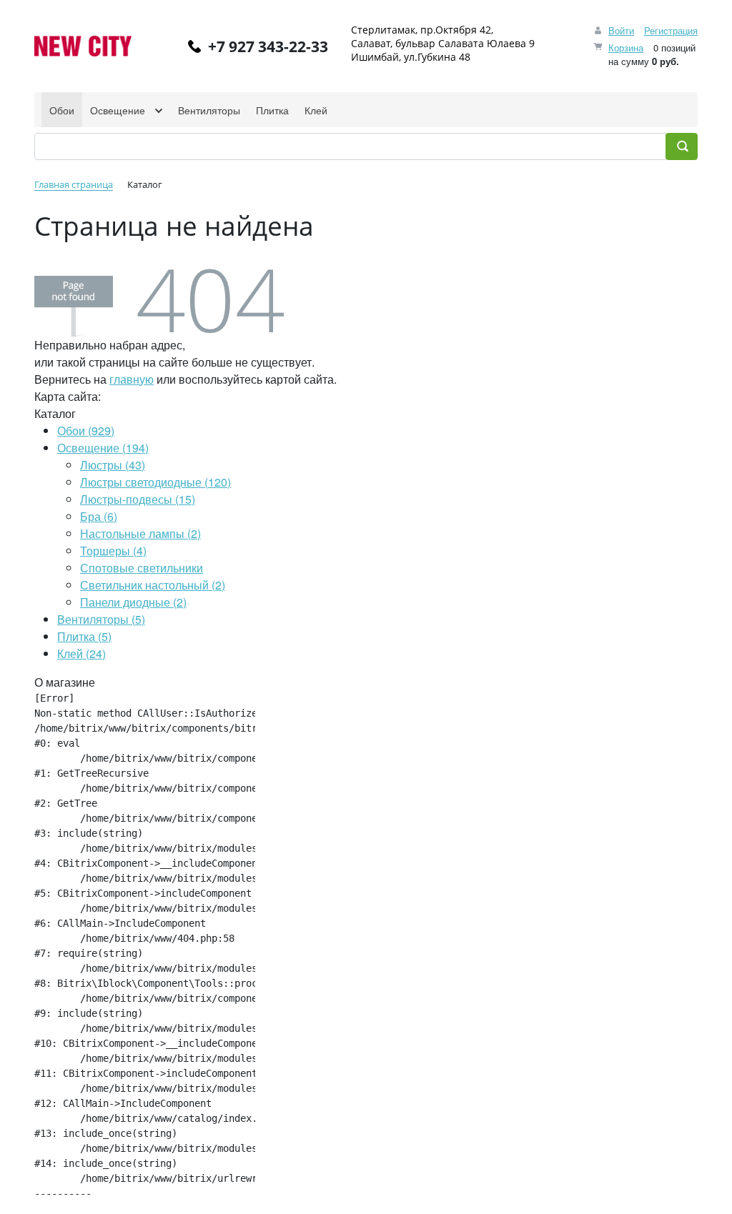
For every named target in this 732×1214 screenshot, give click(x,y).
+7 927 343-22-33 (268, 46)
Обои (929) (85, 430)
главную (131, 379)
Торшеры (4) (113, 550)
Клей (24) (81, 653)
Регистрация (671, 30)
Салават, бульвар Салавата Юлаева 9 (443, 43)
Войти (621, 30)
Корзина (625, 47)
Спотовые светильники (141, 567)
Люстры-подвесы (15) (137, 499)
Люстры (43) (112, 465)
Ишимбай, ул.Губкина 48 (410, 57)
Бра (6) (98, 516)
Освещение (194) (103, 447)
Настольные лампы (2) (140, 533)
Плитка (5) (84, 636)
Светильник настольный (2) (152, 585)
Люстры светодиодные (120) (155, 482)
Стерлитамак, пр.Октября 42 (421, 29)
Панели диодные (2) (133, 602)
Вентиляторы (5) (101, 619)
